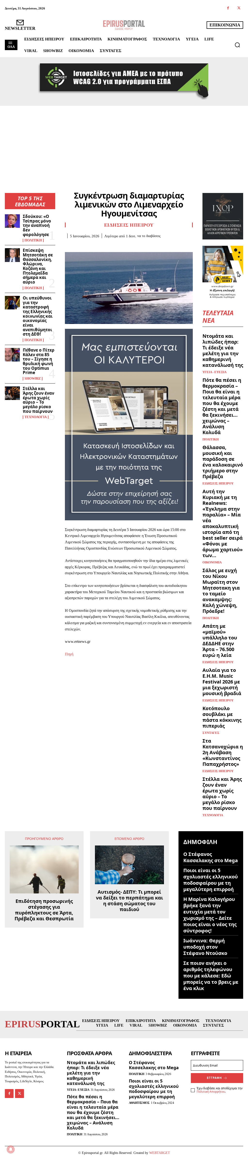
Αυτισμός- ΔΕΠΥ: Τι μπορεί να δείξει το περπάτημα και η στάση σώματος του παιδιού (129, 900)
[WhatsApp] (103, 245)
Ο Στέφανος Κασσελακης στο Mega (210, 857)
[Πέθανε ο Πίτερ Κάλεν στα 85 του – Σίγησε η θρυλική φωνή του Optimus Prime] (12, 354)
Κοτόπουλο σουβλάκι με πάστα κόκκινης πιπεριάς (221, 717)
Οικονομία (212, 562)
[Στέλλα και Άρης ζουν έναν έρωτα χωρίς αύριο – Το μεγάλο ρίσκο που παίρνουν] (12, 393)
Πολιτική (33, 240)
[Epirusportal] (124, 25)
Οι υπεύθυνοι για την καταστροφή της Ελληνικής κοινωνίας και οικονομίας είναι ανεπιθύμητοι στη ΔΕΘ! (38, 316)
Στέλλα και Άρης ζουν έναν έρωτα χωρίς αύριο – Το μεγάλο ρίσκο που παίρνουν (38, 400)
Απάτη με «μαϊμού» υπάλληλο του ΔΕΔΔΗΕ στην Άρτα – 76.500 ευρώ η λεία (219, 640)
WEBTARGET (159, 1153)
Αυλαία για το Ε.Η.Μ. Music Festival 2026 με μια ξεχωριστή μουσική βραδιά (221, 682)
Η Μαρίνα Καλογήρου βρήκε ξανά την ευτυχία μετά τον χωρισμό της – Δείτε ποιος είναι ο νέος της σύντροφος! (210, 915)
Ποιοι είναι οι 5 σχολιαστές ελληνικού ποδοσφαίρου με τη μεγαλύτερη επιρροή (210, 879)
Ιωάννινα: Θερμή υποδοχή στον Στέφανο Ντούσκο (205, 946)
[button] (237, 45)
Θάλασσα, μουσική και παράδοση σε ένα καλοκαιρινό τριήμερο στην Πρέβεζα (222, 462)
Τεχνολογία (35, 417)
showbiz (32, 378)
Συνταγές (210, 732)
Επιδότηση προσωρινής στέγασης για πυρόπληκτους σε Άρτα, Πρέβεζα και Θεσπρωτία (44, 910)
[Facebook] (228, 8)
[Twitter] (239, 8)
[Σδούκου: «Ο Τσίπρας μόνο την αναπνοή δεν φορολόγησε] (12, 221)
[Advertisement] (124, 142)
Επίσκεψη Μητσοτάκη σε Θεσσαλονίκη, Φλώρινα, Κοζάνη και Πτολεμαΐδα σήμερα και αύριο (38, 266)
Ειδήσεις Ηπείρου (129, 225)
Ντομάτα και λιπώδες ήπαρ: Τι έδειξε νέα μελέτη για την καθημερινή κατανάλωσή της (222, 350)
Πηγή (69, 654)
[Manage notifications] (11, 1149)
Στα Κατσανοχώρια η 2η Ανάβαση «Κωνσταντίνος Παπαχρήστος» (222, 752)
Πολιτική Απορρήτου (211, 1092)
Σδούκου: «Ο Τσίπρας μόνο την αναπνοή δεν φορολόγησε (37, 225)
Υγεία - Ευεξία (214, 372)
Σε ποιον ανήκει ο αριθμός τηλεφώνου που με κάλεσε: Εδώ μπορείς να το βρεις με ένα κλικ (210, 975)
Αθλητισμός (139, 1103)
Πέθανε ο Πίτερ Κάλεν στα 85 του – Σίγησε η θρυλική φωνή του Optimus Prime (38, 361)
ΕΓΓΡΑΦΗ (214, 1078)
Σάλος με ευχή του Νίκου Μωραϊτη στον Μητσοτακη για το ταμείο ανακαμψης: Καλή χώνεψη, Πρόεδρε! (221, 590)
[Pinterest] (92, 245)
